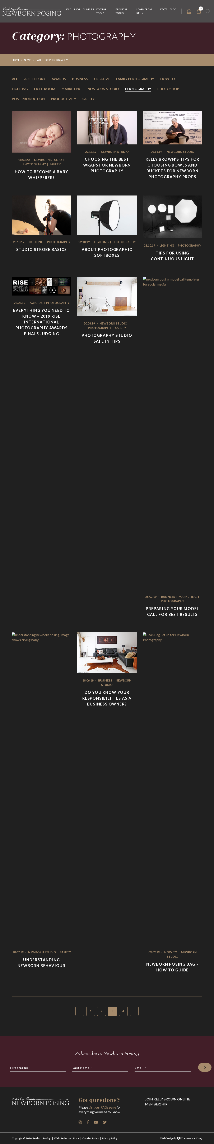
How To (167, 79)
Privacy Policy (109, 1138)
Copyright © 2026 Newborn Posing (31, 1138)
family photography (135, 79)
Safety (88, 99)
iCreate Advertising (191, 1138)
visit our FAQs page (102, 1107)
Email (141, 1067)
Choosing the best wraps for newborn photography (107, 165)
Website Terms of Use (66, 1138)
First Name (20, 1067)
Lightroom (44, 89)
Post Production (28, 99)
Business (80, 79)
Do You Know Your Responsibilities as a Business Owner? (107, 698)
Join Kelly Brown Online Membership (167, 1101)
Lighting (20, 89)
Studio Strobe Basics (41, 249)
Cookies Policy (90, 1138)
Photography (138, 89)
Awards (59, 79)
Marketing (71, 89)
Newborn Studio (103, 89)
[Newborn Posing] (32, 11)
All (15, 79)
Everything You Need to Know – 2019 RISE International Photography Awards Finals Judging (41, 322)
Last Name (82, 1067)
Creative (102, 79)
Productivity (63, 99)
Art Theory (34, 79)
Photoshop (168, 89)
